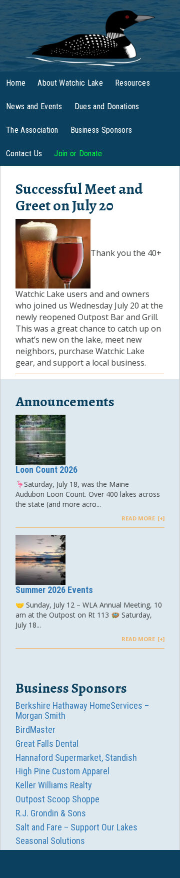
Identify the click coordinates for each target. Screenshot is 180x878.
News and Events (34, 106)
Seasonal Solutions (50, 840)
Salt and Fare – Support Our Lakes (77, 827)
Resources (132, 83)
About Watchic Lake (70, 83)
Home (16, 83)
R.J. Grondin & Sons (51, 813)
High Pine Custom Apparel (63, 771)
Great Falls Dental (47, 743)
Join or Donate (78, 153)
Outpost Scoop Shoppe (58, 799)
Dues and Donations (107, 106)
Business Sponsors (101, 130)
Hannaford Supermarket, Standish (76, 757)
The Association (32, 130)
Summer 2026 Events (54, 589)
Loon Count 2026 (47, 469)
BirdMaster (36, 729)
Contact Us (24, 153)
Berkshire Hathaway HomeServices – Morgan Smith (82, 710)
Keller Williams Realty (54, 785)
